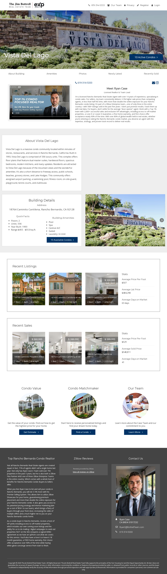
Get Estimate (30, 432)
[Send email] (153, 82)
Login (157, 5)
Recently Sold (151, 73)
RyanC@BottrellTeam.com (132, 527)
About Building (16, 73)
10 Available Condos (61, 239)
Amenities (52, 73)
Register (144, 5)
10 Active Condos (145, 57)
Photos (82, 73)
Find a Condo (82, 432)
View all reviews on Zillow (83, 472)
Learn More (135, 432)
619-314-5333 (98, 5)
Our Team (116, 5)
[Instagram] (157, 82)
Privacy (130, 5)
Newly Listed (115, 73)
